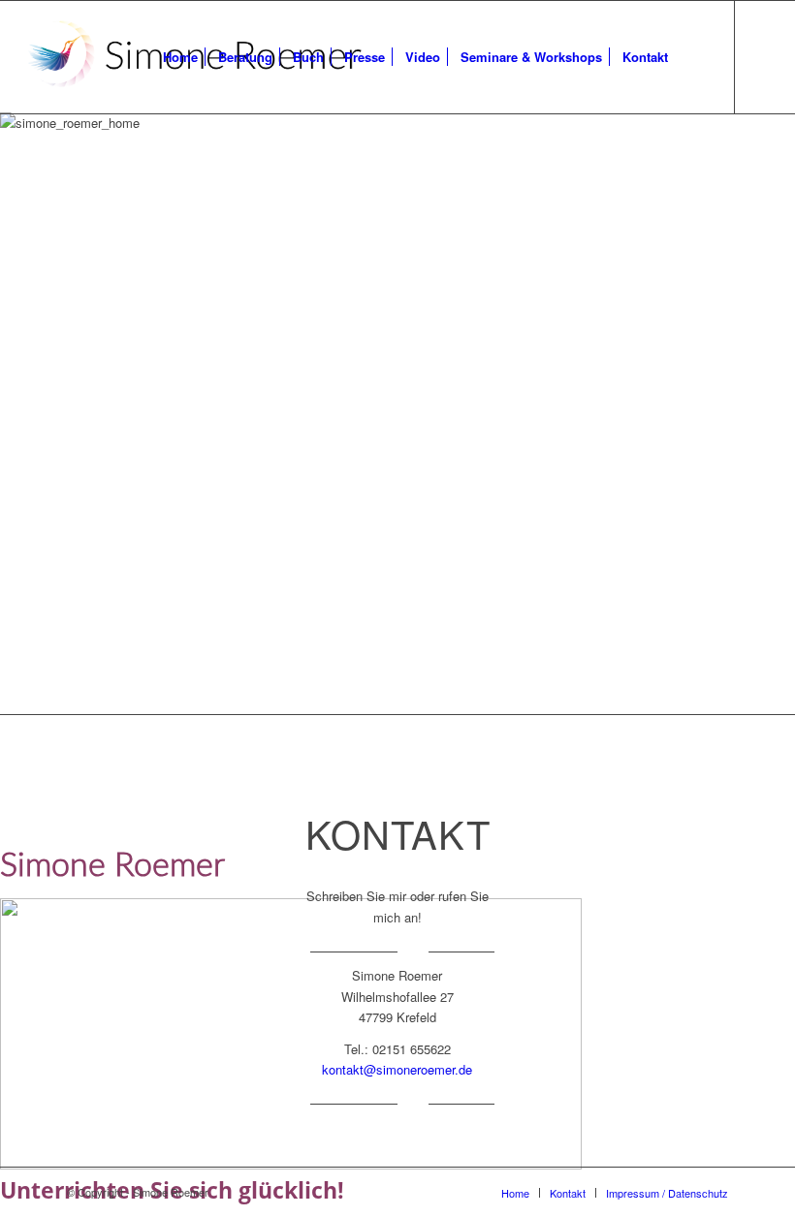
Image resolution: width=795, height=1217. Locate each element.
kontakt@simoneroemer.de (397, 1069)
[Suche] (694, 57)
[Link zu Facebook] (764, 56)
